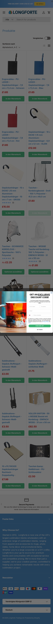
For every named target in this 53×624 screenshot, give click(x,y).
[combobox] (30, 315)
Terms (29, 322)
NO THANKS (40, 329)
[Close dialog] (51, 293)
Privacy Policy (45, 321)
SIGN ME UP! (40, 325)
